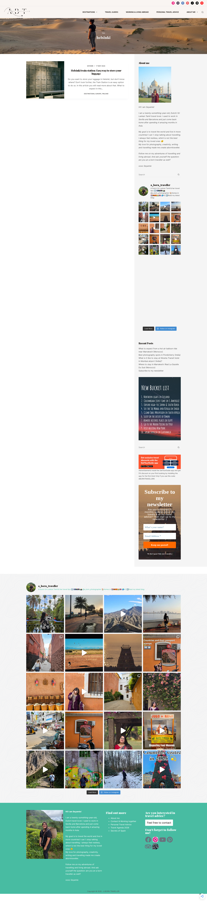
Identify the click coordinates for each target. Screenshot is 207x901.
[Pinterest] (187, 3)
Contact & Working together (124, 821)
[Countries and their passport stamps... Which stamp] (176, 217)
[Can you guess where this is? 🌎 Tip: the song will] (176, 206)
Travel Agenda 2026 (120, 827)
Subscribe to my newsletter (151, 370)
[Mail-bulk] (155, 846)
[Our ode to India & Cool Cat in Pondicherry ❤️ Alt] (143, 239)
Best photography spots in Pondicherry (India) (160, 355)
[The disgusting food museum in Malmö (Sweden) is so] (176, 239)
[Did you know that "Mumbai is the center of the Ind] (154, 206)
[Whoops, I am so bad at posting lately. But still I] (143, 228)
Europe (98, 94)
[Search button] (178, 174)
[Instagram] (173, 3)
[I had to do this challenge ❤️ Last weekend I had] (165, 239)
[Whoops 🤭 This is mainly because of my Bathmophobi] (143, 250)
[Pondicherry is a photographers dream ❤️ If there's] (154, 239)
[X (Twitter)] (197, 3)
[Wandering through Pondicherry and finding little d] (176, 228)
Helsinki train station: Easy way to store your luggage (96, 72)
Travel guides (111, 12)
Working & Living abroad (137, 12)
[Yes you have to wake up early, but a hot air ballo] (154, 217)
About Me (191, 12)
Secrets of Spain (118, 831)
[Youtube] (163, 840)
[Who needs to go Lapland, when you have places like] (165, 250)
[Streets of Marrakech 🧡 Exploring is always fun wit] (143, 217)
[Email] (177, 3)
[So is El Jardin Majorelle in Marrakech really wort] (143, 206)
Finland (105, 94)
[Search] (202, 12)
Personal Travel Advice (121, 824)
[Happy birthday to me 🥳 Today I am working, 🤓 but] (154, 250)
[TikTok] (192, 3)
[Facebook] (182, 3)
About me (115, 818)
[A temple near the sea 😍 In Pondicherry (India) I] (165, 217)
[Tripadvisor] (148, 846)
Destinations (89, 12)
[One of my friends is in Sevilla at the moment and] (165, 228)
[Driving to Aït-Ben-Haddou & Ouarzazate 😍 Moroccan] (165, 206)
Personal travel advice (167, 12)
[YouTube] (201, 3)
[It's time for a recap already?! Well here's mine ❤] (176, 250)
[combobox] (157, 174)
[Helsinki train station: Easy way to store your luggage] (45, 80)
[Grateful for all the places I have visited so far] (154, 228)
